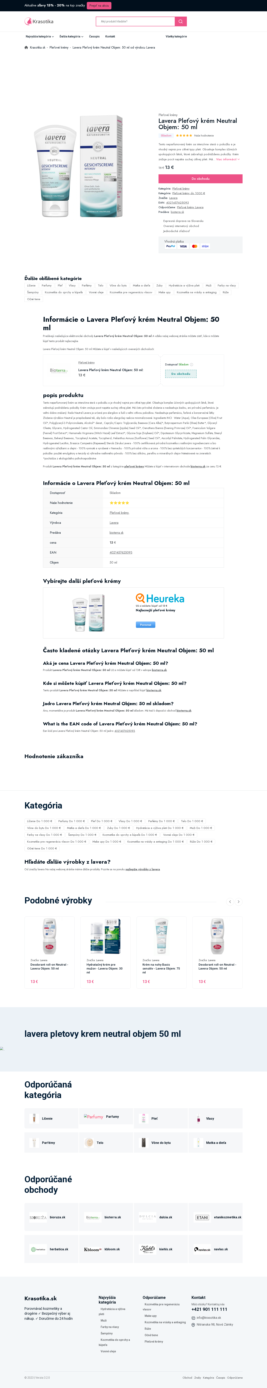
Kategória (208, 1378)
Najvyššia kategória (38, 36)
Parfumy (47, 285)
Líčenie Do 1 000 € (39, 821)
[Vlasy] (198, 1118)
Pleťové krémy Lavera (190, 207)
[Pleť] (144, 1118)
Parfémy (87, 285)
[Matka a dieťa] (198, 1142)
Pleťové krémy (168, 115)
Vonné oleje (96, 292)
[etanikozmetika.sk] (202, 1216)
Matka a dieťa (141, 285)
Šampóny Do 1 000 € (82, 835)
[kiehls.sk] (147, 1248)
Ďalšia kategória (70, 36)
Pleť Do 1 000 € (101, 821)
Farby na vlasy (227, 285)
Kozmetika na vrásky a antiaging (197, 292)
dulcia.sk (165, 1217)
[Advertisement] (133, 79)
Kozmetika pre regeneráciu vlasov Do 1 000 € (56, 841)
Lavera (173, 198)
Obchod (187, 1378)
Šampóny (33, 292)
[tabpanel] (78, 166)
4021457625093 (177, 202)
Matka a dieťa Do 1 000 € (84, 828)
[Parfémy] (34, 1142)
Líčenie (31, 285)
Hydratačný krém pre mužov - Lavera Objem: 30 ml (105, 968)
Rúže (226, 292)
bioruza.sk (57, 1217)
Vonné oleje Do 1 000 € (178, 835)
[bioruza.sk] (38, 1216)
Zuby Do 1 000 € (118, 828)
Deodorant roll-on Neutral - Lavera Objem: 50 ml (49, 966)
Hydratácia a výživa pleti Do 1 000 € (160, 828)
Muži (208, 285)
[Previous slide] (230, 902)
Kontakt (110, 36)
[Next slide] (239, 902)
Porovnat (145, 624)
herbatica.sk (59, 1249)
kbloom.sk (112, 1249)
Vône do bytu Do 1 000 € (44, 828)
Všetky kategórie (176, 36)
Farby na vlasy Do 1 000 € (44, 835)
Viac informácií (226, 159)
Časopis (94, 36)
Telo (100, 285)
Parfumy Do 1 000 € (71, 821)
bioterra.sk (177, 212)
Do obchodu (201, 178)
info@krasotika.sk (209, 1318)
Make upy (165, 292)
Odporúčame (235, 1378)
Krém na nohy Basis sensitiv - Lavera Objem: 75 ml (161, 968)
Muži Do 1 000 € (201, 828)
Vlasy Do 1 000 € (130, 821)
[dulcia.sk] (147, 1216)
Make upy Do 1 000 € (106, 841)
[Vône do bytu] (144, 1142)
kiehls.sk (165, 1249)
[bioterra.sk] (93, 1216)
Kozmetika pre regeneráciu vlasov (131, 292)
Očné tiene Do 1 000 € (42, 848)
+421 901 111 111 (210, 1309)
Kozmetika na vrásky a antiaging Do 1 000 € (155, 841)
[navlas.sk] (202, 1248)
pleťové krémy (134, 466)
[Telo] (89, 1142)
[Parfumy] (93, 1116)
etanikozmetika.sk (227, 1217)
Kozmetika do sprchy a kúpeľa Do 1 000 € (130, 835)
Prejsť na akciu (99, 5)
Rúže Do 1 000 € (201, 841)
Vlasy (72, 285)
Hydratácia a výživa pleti (184, 285)
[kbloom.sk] (93, 1248)
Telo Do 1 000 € (192, 821)
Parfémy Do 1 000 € (161, 821)
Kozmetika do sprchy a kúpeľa (64, 292)
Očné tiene (33, 299)
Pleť (60, 285)
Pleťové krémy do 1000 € (188, 193)
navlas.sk (221, 1249)
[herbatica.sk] (38, 1248)
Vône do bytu (118, 285)
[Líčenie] (34, 1118)
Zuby (159, 285)
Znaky (197, 1378)
